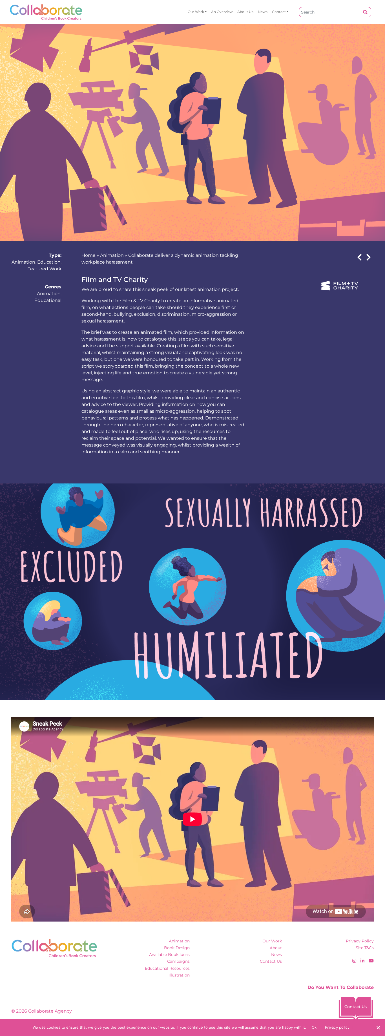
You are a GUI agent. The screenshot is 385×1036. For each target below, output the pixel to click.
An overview (222, 12)
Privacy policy (337, 1027)
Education (49, 262)
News (262, 12)
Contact (279, 12)
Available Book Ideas (169, 954)
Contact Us (271, 961)
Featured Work (44, 268)
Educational (47, 300)
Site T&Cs (365, 947)
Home (88, 255)
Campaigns (178, 961)
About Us (245, 12)
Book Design (177, 947)
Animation (23, 262)
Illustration (179, 975)
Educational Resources (167, 968)
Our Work (196, 12)
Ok (314, 1027)
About (276, 947)
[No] (378, 1027)
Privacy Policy (360, 941)
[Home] (46, 12)
